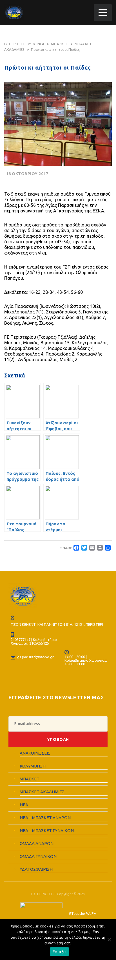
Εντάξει (59, 951)
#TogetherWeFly (82, 913)
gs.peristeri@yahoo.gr (35, 657)
